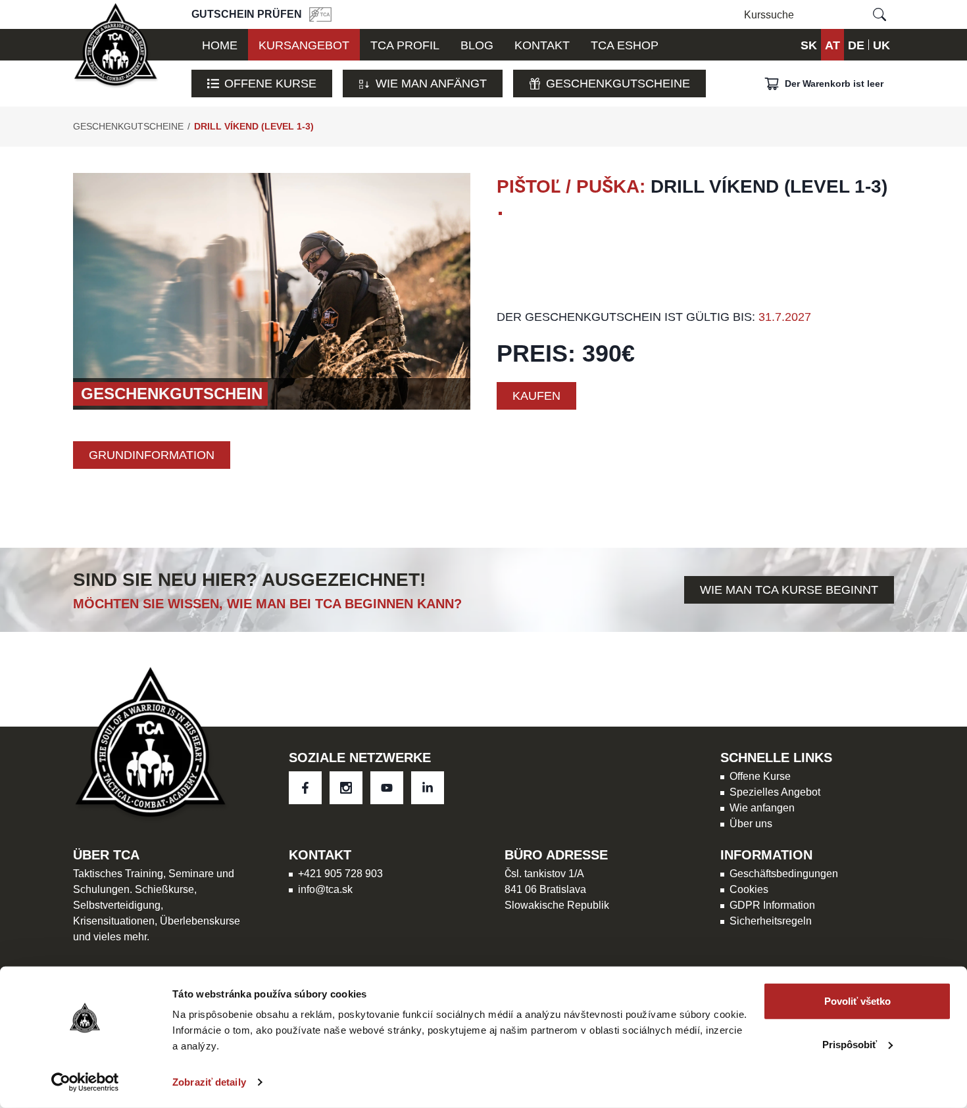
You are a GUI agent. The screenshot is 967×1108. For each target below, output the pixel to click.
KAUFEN (536, 395)
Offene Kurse (270, 83)
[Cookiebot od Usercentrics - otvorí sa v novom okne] (85, 1082)
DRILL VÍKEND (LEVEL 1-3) (254, 126)
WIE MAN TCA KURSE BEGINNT (789, 589)
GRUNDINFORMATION (151, 455)
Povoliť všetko (857, 1001)
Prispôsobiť (849, 1043)
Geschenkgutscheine (618, 83)
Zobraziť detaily (209, 1082)
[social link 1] (346, 787)
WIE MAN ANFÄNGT (431, 83)
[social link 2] (386, 787)
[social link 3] (427, 787)
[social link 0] (305, 787)
